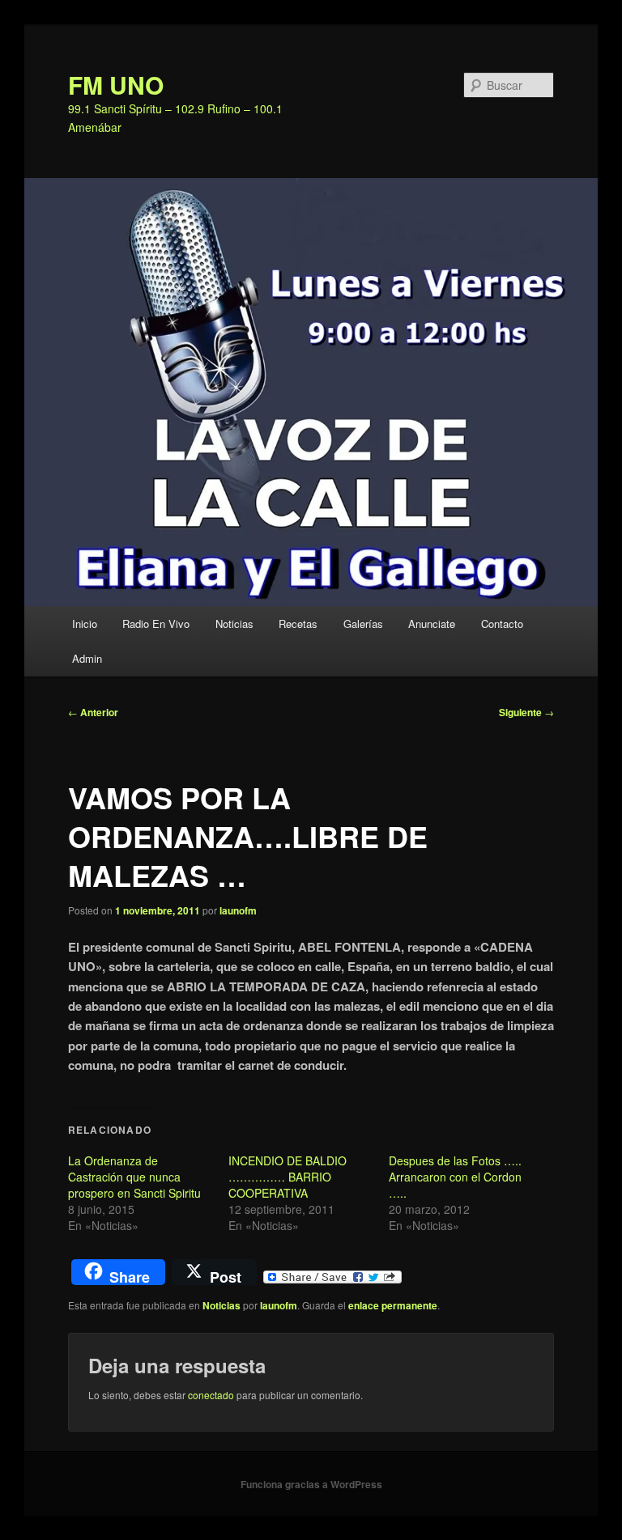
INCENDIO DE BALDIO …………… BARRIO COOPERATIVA (287, 1176)
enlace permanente (392, 1305)
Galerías (363, 623)
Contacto (502, 623)
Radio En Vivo (156, 623)
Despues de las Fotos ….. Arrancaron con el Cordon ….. (455, 1176)
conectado (211, 1395)
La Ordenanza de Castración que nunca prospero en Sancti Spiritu (134, 1176)
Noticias (234, 623)
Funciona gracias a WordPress (311, 1484)
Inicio (84, 623)
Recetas (298, 623)
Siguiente (526, 712)
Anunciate (431, 623)
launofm (238, 910)
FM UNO (116, 84)
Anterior (93, 712)
